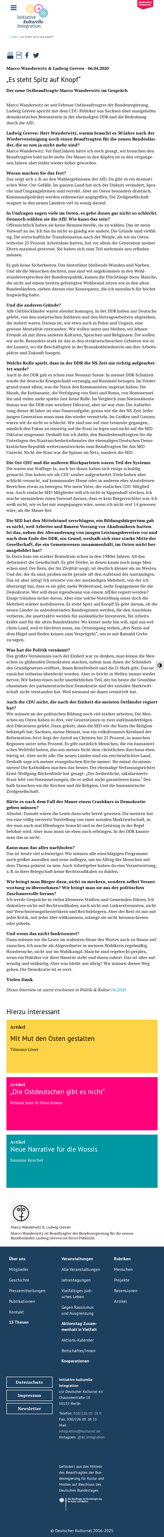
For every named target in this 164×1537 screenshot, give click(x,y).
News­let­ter (29, 1408)
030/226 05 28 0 (87, 1413)
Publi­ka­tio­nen (22, 1301)
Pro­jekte (121, 1280)
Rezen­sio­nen (125, 1290)
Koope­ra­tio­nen (75, 1361)
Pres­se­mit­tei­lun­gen (27, 1290)
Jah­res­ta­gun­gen (76, 1280)
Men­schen (123, 1269)
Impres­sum (29, 1395)
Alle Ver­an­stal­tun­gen (81, 1269)
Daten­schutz (29, 1382)
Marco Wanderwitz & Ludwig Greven (45, 68)
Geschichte (19, 1280)
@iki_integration (90, 1437)
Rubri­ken (122, 1258)
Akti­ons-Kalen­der (78, 1340)
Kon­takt (16, 1312)
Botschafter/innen (78, 1350)
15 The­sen (19, 1322)
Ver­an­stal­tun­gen (77, 1258)
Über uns (17, 1258)
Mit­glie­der (18, 1269)
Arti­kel (120, 1301)
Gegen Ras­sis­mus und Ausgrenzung (78, 1310)
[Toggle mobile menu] (14, 7)
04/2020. (118, 990)
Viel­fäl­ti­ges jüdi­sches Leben (77, 1293)
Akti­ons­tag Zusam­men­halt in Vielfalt (79, 1326)
